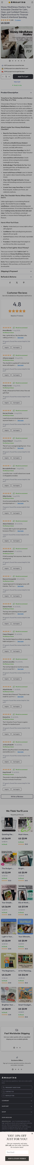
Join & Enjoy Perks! (17, 1158)
